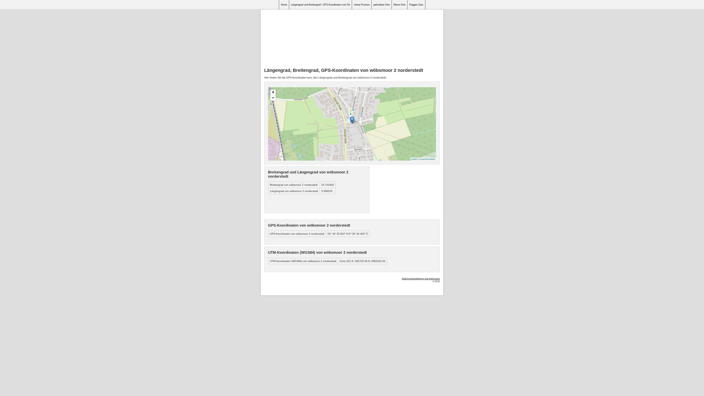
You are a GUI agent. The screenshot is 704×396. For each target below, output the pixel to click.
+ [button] (273, 92)
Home (284, 4)
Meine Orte (399, 4)
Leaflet (414, 158)
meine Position (362, 4)
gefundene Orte (381, 4)
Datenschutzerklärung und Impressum (421, 279)
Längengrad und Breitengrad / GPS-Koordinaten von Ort (320, 4)
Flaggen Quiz (416, 4)
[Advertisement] (352, 38)
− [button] (273, 98)
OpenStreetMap (428, 158)
